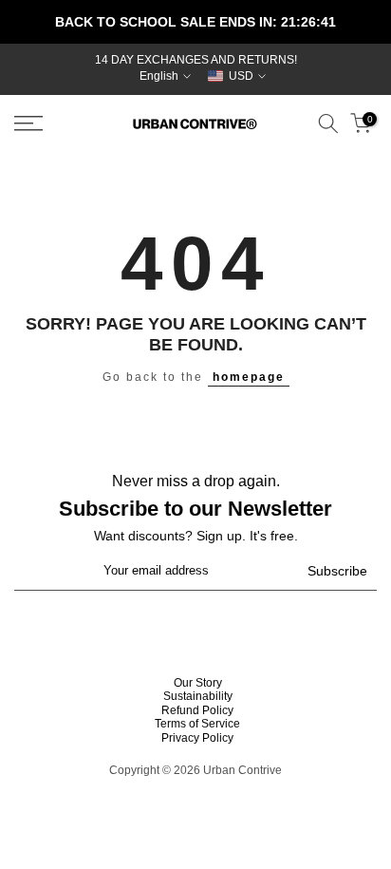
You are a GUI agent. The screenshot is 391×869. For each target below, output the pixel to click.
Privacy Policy (197, 738)
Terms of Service (197, 723)
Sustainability (198, 696)
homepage (249, 377)
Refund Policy (197, 710)
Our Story (198, 683)
